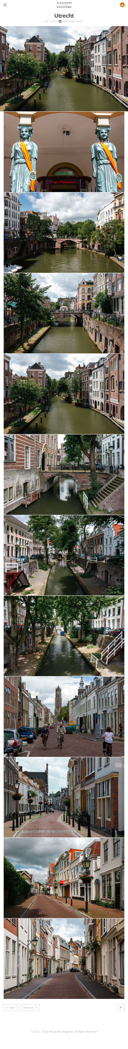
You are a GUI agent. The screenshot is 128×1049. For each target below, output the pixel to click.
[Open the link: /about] (122, 4)
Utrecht (80, 21)
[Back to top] (121, 1007)
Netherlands (68, 21)
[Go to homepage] (64, 4)
